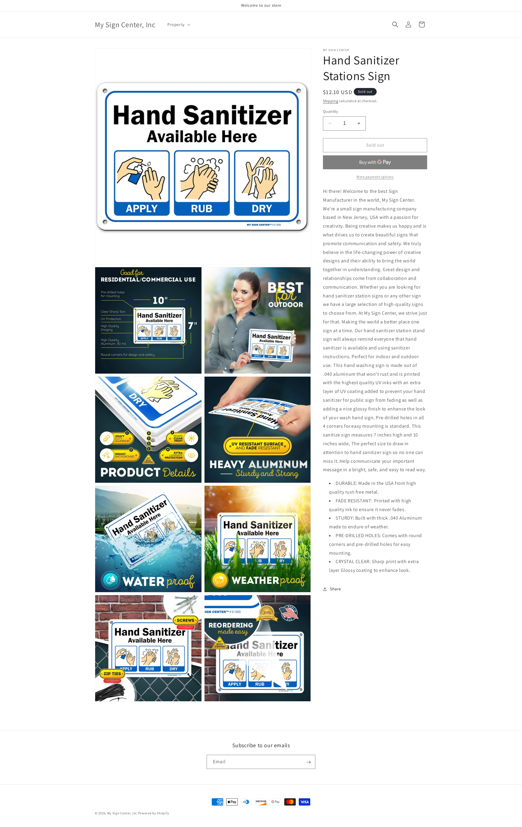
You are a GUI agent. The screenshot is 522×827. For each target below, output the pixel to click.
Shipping (330, 101)
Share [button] (335, 589)
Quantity (330, 111)
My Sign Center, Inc (122, 813)
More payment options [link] (375, 176)
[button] (178, 24)
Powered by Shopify (153, 813)
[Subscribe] (308, 762)
